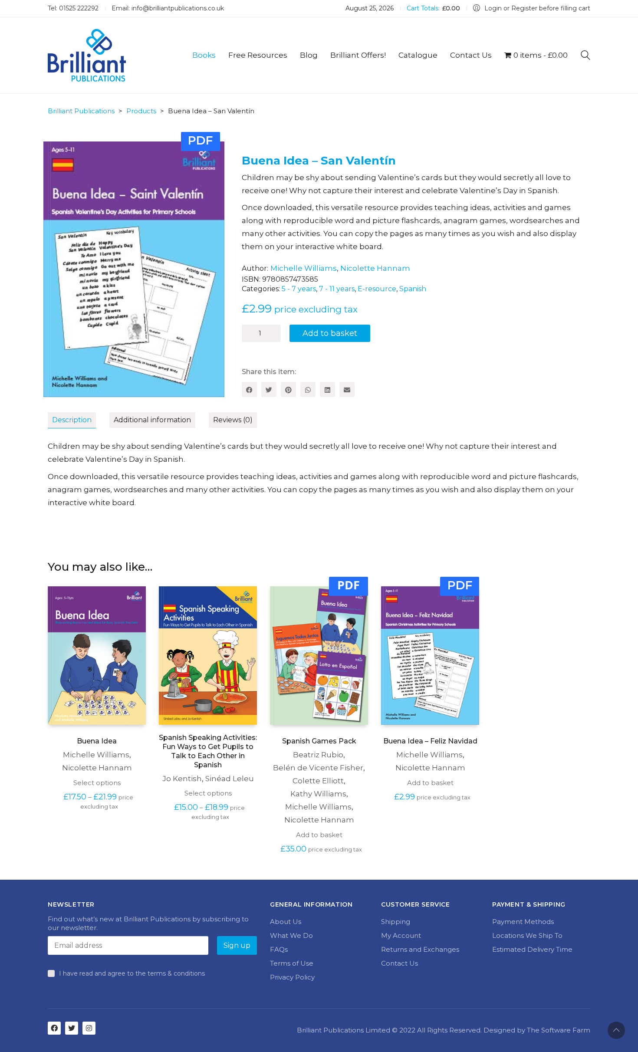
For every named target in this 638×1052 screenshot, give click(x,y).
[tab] (78, 420)
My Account (401, 935)
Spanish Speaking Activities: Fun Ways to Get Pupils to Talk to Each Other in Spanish (208, 751)
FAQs (279, 949)
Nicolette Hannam (375, 268)
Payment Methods (523, 921)
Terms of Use (291, 963)
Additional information (152, 420)
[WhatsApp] (308, 389)
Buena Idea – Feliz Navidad (430, 741)
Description (72, 420)
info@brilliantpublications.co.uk (178, 8)
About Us (285, 921)
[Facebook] (249, 389)
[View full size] (59, 154)
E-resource (377, 289)
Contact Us (399, 963)
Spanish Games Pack (319, 741)
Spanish (412, 289)
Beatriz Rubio (318, 754)
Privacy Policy (292, 977)
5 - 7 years (299, 289)
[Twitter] (268, 389)
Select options (97, 782)
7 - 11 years (337, 289)
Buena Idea (97, 741)
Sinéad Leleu (229, 778)
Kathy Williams (318, 793)
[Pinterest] (288, 389)
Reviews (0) (233, 420)
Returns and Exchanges (420, 949)
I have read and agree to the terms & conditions (132, 973)
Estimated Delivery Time (532, 949)
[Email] (347, 389)
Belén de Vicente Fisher (318, 767)
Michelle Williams (303, 268)
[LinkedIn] (327, 389)
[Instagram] (88, 1028)
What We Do (291, 935)
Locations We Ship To (527, 935)
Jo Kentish (182, 778)
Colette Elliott (318, 780)
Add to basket (330, 333)
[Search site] (585, 56)
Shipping (395, 921)
